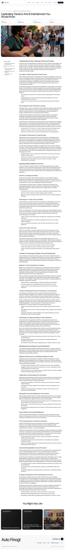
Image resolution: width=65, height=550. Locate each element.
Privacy (56, 546)
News (44, 542)
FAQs (48, 542)
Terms (59, 546)
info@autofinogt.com (55, 542)
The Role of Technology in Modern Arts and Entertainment (10, 69)
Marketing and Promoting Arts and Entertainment (10, 72)
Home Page (39, 542)
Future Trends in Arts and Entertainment (8, 74)
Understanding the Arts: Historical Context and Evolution (10, 64)
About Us (52, 546)
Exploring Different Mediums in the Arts (10, 66)
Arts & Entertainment (37, 22)
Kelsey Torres (4, 22)
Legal (62, 546)
